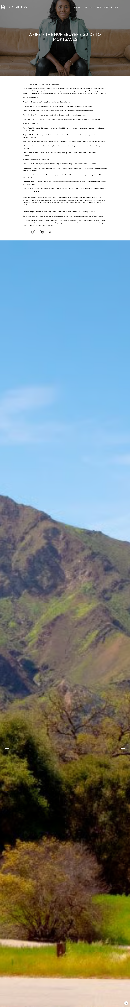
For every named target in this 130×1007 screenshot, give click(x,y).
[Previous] (7, 746)
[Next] (123, 746)
